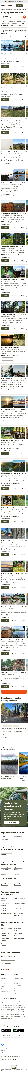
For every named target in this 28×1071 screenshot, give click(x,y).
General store (4, 981)
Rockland (19, 9)
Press (2, 989)
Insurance (16, 988)
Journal (3, 983)
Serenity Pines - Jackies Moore (17, 729)
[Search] (24, 17)
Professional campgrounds (17, 984)
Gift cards (3, 978)
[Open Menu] (25, 5)
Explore (3, 9)
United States (9, 9)
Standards (16, 991)
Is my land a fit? (18, 981)
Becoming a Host (18, 978)
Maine (14, 9)
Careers (3, 986)
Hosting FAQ (17, 993)
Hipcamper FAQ (5, 991)
